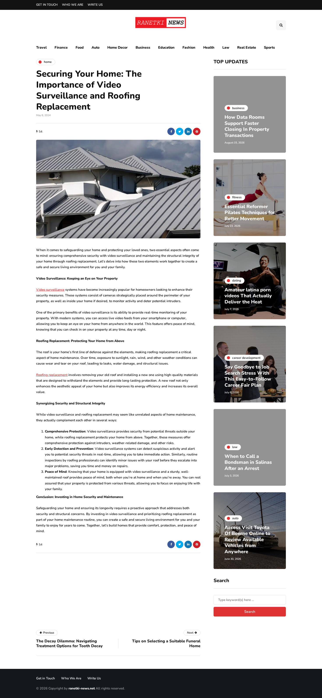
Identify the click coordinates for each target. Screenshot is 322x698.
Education (166, 47)
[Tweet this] (179, 131)
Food (80, 47)
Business (143, 47)
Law (225, 47)
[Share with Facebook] (171, 131)
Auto (95, 47)
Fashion (188, 47)
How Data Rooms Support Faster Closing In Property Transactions (247, 126)
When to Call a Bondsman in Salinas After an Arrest (248, 462)
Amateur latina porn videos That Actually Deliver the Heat (248, 296)
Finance (61, 47)
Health (208, 47)
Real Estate (246, 47)
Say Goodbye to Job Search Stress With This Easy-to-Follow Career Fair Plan (248, 376)
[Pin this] (196, 131)
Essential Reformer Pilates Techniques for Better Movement (250, 212)
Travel (41, 47)
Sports (269, 47)
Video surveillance (50, 289)
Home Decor (117, 47)
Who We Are (72, 5)
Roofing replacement (51, 375)
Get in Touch (47, 5)
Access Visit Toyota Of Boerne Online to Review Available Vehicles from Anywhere (247, 539)
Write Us (95, 5)
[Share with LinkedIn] (188, 131)
